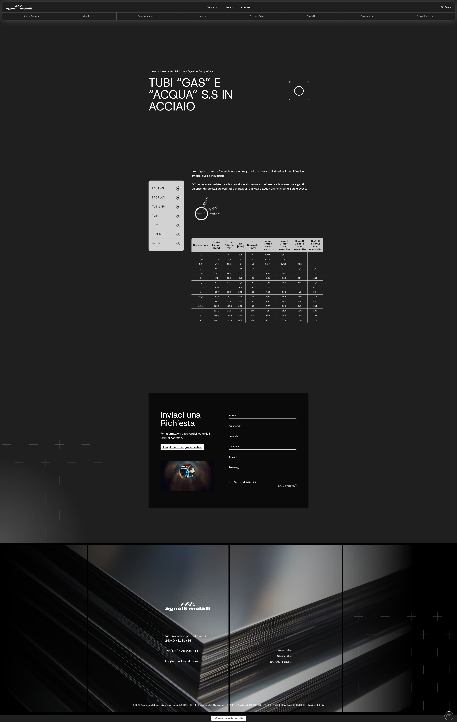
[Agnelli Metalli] (19, 7)
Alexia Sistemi (31, 16)
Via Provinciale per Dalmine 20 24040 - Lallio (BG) (186, 638)
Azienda (234, 436)
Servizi (229, 7)
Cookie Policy (284, 655)
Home (152, 71)
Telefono (234, 446)
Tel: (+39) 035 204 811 (181, 651)
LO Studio (319, 705)
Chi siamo (212, 7)
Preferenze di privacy (280, 661)
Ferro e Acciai (169, 71)
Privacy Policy (250, 482)
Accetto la (245, 482)
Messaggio (235, 467)
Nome (233, 415)
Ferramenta (367, 16)
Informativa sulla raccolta (228, 718)
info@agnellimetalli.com (181, 661)
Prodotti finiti (256, 16)
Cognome (235, 425)
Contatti (245, 7)
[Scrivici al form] (449, 715)
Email (233, 456)
